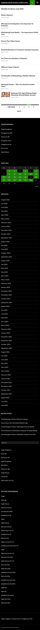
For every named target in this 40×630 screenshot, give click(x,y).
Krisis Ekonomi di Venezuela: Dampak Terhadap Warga (19, 430)
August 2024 (5, 260)
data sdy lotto (5, 603)
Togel (3, 496)
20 (36, 177)
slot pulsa (4, 476)
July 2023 (4, 310)
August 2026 (5, 200)
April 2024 (4, 276)
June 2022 (4, 359)
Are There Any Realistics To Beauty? (14, 58)
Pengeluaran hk (6, 144)
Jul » (37, 186)
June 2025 (4, 249)
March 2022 (5, 371)
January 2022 (5, 379)
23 (14, 180)
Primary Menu (37, 2)
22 (9, 180)
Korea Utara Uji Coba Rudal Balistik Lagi (14, 423)
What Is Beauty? (7, 15)
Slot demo (4, 465)
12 (31, 174)
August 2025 (5, 241)
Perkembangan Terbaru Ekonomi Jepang (14, 419)
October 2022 (5, 344)
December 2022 (6, 337)
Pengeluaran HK (27, 619)
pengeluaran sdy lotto (8, 580)
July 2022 (4, 356)
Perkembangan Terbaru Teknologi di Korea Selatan (17, 427)
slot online (4, 148)
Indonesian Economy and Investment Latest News (15, 2)
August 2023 (5, 306)
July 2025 (4, 245)
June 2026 (4, 207)
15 (9, 177)
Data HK (4, 454)
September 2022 (6, 348)
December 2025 (6, 230)
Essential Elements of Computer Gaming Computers (20, 50)
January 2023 (5, 333)
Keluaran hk (16, 619)
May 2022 (4, 363)
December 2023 (6, 291)
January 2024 (5, 287)
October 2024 (5, 253)
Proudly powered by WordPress (10, 627)
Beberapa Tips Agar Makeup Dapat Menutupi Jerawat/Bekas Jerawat (24, 94)
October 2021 (5, 390)
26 (31, 180)
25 (25, 180)
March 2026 (5, 219)
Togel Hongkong (6, 129)
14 (4, 177)
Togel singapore (6, 619)
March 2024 (5, 280)
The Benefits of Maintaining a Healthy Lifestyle (18, 76)
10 (20, 174)
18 (25, 177)
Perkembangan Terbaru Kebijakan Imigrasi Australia (18, 434)
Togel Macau (5, 473)
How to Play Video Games (10, 41)
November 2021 (6, 386)
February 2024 (6, 283)
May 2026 (4, 211)
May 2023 (4, 318)
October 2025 (5, 234)
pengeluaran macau (7, 595)
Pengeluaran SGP (6, 133)
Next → (20, 111)
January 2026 (5, 226)
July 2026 (4, 203)
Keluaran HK (5, 137)
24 (20, 180)
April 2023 (4, 321)
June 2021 (4, 405)
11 (25, 174)
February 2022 (6, 375)
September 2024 (6, 257)
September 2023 (6, 302)
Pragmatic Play (6, 140)
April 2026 (4, 215)
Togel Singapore (6, 450)
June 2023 (4, 314)
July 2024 (4, 264)
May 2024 (4, 272)
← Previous (10, 107)
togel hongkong (6, 461)
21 (4, 180)
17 (20, 177)
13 (36, 174)
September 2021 (6, 394)
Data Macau (5, 152)
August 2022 (5, 352)
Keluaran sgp (5, 469)
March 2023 (5, 325)
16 (14, 177)
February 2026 (6, 222)
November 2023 (6, 295)
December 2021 (6, 382)
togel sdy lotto (5, 599)
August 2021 (5, 398)
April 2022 (4, 367)
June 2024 (4, 268)
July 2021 (4, 401)
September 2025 (6, 238)
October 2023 (5, 299)
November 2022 (6, 340)
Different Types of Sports (10, 67)
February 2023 (6, 329)
